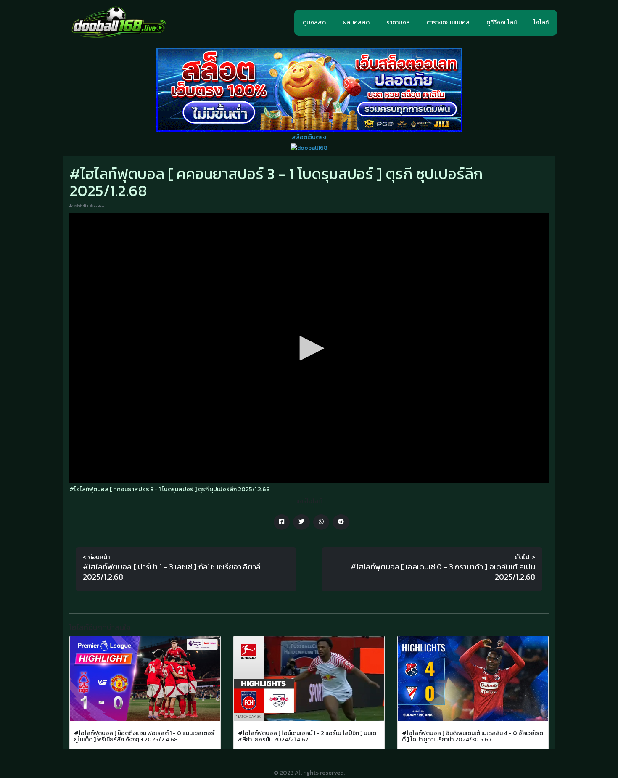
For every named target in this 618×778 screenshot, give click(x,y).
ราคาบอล (398, 22)
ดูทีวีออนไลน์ (501, 22)
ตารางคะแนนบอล (448, 22)
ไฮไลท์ (541, 22)
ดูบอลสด (314, 22)
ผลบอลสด (356, 22)
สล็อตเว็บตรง (309, 137)
